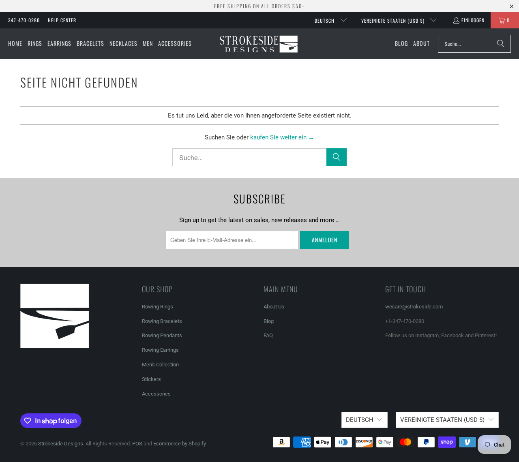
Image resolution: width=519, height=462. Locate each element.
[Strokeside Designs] (258, 43)
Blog (269, 321)
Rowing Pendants (162, 335)
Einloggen (473, 20)
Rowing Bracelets (162, 321)
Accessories (156, 394)
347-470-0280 (24, 20)
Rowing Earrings (160, 350)
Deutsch (325, 20)
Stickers (151, 379)
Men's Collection (160, 364)
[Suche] (501, 44)
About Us (274, 307)
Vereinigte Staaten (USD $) (393, 20)
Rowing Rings (157, 307)
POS (137, 444)
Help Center (62, 20)
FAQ (268, 335)
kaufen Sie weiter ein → (282, 137)
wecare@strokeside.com (414, 307)
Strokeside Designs (60, 444)
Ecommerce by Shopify (179, 444)
